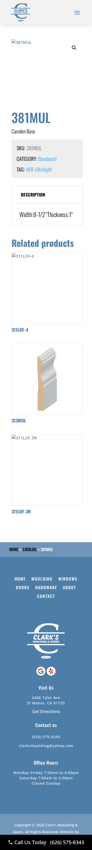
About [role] (69, 587)
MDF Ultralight (39, 169)
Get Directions (46, 711)
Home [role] (20, 579)
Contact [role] (46, 596)
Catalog (29, 549)
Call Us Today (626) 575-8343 (48, 842)
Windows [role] (67, 579)
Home (13, 549)
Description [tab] (33, 194)
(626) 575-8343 (46, 736)
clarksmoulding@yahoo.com (46, 745)
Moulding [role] (42, 579)
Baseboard (47, 158)
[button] (74, 47)
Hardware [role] (46, 587)
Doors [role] (23, 587)
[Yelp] (51, 674)
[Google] (41, 674)
